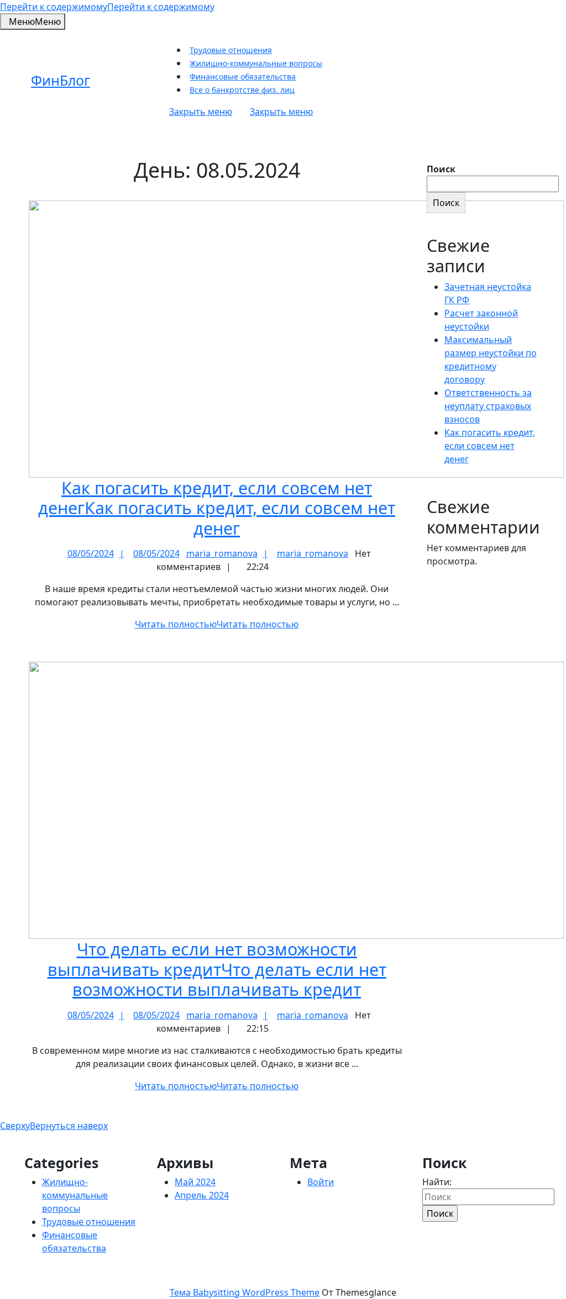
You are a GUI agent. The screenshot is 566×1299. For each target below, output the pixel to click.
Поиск (441, 169)
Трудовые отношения (231, 50)
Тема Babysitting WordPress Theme (244, 1292)
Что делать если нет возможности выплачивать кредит (217, 969)
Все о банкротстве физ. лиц (242, 90)
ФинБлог (60, 80)
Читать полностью (216, 624)
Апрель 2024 (202, 1195)
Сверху (54, 1126)
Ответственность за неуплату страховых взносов (488, 406)
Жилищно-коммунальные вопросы (256, 63)
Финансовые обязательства (243, 76)
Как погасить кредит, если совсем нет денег (216, 508)
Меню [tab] (35, 21)
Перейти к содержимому (107, 7)
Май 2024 (195, 1182)
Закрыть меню (241, 111)
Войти (320, 1182)
